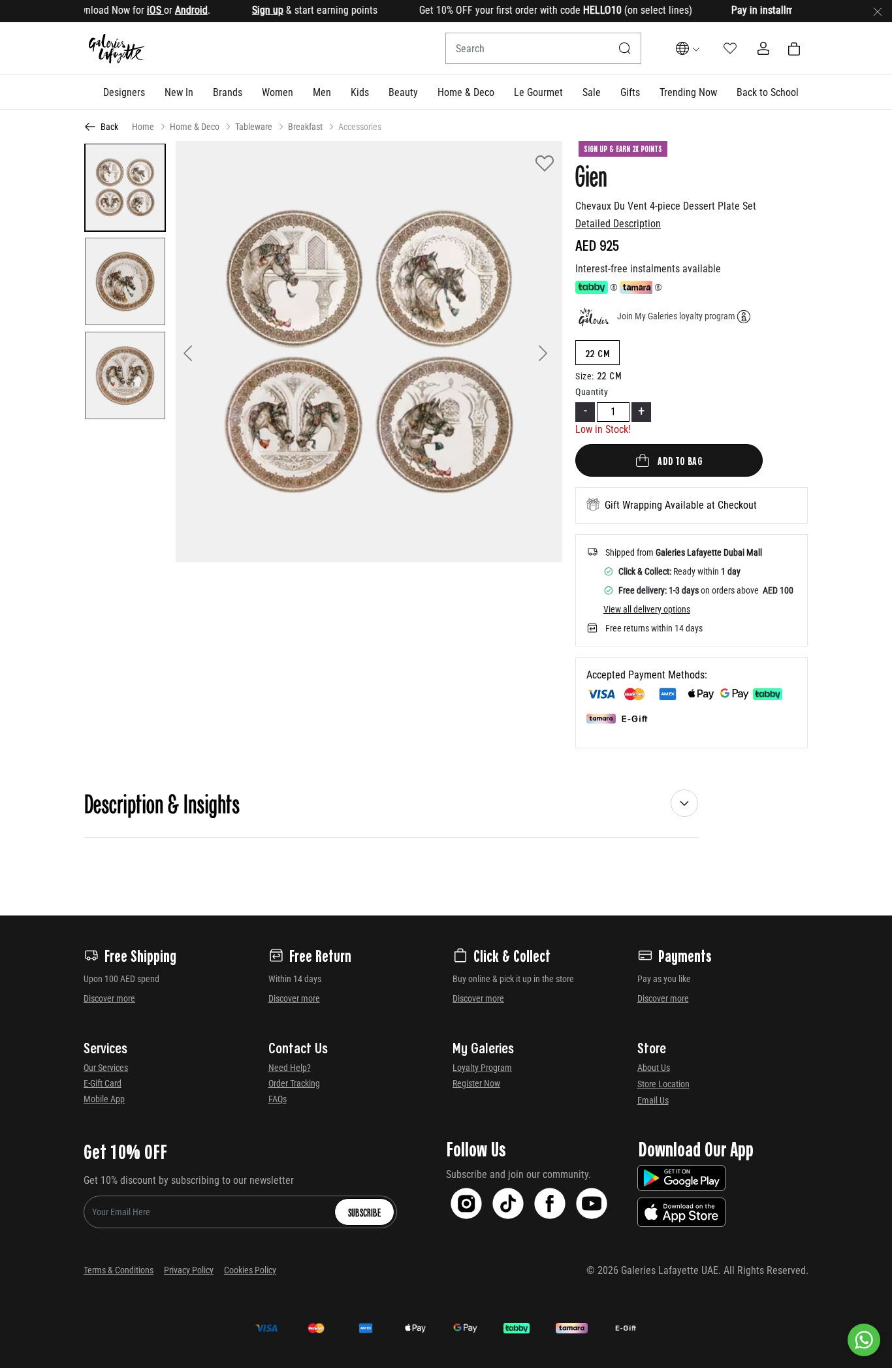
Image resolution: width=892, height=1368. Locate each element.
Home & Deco (194, 126)
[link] (227, 92)
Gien (591, 175)
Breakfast (305, 126)
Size (584, 376)
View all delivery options (646, 609)
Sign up (243, 10)
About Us (653, 1067)
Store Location (663, 1084)
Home (143, 126)
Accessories (359, 126)
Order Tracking (294, 1083)
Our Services (106, 1067)
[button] (124, 92)
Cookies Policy (250, 1270)
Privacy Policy (189, 1270)
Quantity (591, 392)
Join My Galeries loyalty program (676, 316)
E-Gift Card (102, 1083)
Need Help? (289, 1067)
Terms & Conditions (118, 1270)
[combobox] (543, 48)
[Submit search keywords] (625, 48)
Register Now (476, 1083)
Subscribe (364, 1211)
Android (166, 10)
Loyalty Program (482, 1067)
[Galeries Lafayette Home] (117, 48)
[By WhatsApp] (864, 1340)
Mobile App (104, 1099)
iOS (130, 10)
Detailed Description (618, 223)
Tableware (253, 126)
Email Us (653, 1100)
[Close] (877, 11)
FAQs (277, 1099)
